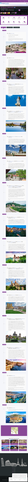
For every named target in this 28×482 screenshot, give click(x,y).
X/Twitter (14, 471)
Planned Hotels (10, 27)
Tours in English (20, 1)
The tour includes (17, 27)
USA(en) (25, 1)
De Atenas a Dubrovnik (7, 7)
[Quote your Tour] (16, 13)
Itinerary (4, 27)
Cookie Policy (24, 478)
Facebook (14, 468)
